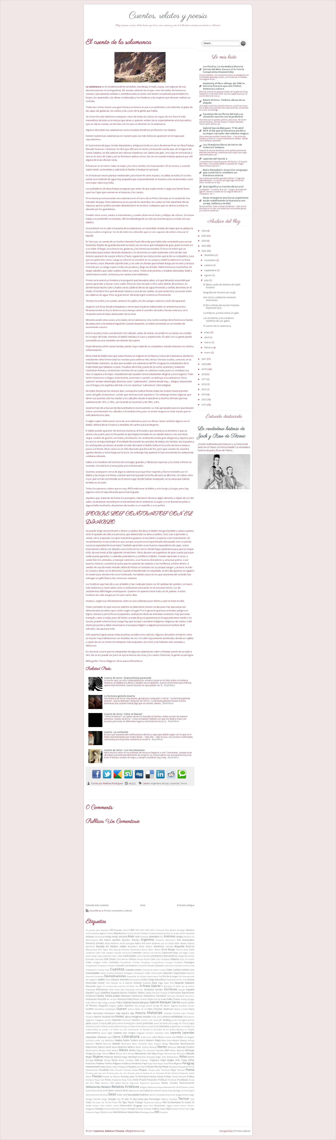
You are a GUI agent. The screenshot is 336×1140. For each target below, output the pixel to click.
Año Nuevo (105, 939)
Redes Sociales (170, 1082)
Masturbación (187, 1043)
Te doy (125, 1099)
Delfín (148, 973)
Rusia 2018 (102, 1090)
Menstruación (92, 1050)
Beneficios (159, 946)
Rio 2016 (176, 1087)
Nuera (121, 1060)
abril (206, 337)
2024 (204, 240)
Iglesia (128, 1016)
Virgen (97, 1112)
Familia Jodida (112, 995)
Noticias (98, 1060)
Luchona (89, 1040)
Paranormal (92, 1066)
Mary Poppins (154, 1044)
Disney (190, 979)
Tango (104, 1099)
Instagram (99, 1020)
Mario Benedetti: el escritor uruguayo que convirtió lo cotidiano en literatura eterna (225, 173)
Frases (176, 999)
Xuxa (152, 1112)
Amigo (115, 936)
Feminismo (91, 999)
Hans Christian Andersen (160, 1008)
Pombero (90, 1080)
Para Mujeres (175, 1063)
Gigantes (174, 1006)
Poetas (167, 1076)
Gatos (120, 1005)
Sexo (112, 1094)
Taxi (119, 1099)
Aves (143, 943)
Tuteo (102, 1105)
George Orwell (145, 1006)
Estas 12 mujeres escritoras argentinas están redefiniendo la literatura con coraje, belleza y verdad (225, 200)
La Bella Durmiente (137, 1026)
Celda (119, 956)
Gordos (191, 1006)
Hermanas (98, 1013)
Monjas (131, 1053)
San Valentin (156, 1090)
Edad (154, 982)
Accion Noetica (92, 933)
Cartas (94, 956)
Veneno (190, 1105)
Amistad (123, 936)
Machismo (109, 1040)
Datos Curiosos (107, 973)
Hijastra (125, 1013)
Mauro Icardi (104, 1047)
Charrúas (99, 959)
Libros (117, 1037)
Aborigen (181, 930)
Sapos (191, 1090)
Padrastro (91, 1063)
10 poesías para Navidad (97, 930)
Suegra (179, 1095)
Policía (175, 1076)
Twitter (109, 1105)
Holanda (168, 1013)
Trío (164, 1102)
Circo (158, 959)
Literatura (130, 1036)
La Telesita (189, 1029)
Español (90, 992)
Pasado (109, 1067)
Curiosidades (93, 973)
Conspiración (91, 965)
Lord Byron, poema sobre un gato (221, 312)
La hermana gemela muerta (119, 695)
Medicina (122, 1047)
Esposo (124, 992)
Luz (102, 1040)
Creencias (178, 965)
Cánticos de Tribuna (152, 953)
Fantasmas (137, 995)
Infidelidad (177, 1016)
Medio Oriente (142, 1047)
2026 (204, 230)
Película (149, 1066)
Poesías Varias (155, 1076)
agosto (208, 275)
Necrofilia (141, 1057)
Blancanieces (91, 949)
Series (88, 1095)
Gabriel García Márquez (136, 1002)
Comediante (125, 962)
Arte (179, 939)
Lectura (117, 1032)
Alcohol (137, 933)
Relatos (106, 1087)
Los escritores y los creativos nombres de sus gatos (218, 319)
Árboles (135, 939)
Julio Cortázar (102, 1026)
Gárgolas (112, 1006)
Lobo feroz (157, 1037)
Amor (131, 936)
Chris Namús (122, 959)
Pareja (102, 1066)
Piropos (143, 1069)
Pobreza (180, 1070)
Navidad (132, 1056)
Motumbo (181, 1053)
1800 (131, 930)
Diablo (101, 979)
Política (190, 1076)
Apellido (116, 939)
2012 (204, 404)
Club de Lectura (187, 959)
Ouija (184, 1060)
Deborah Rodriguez (124, 973)
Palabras (126, 1063)
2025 (204, 235)
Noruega (89, 1060)
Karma (118, 1026)
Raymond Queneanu (150, 1083)
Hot (113, 1016)
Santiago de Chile (180, 1090)
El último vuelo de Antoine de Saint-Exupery (222, 286)
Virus (103, 1112)
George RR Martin (161, 1006)
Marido (116, 1043)
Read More (169, 685)
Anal (137, 936)
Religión (143, 1087)
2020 (147, 930)
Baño (177, 943)
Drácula (138, 982)
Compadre (145, 962)
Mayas (114, 1047)
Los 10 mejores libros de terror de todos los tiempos (222, 146)
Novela (107, 1060)
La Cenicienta (162, 1026)
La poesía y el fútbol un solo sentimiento (119, 1029)
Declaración (139, 973)
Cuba (107, 970)
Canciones (126, 953)
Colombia (114, 962)
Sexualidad (133, 1094)
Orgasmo (154, 1060)
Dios (185, 979)
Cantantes (137, 952)
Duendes (147, 983)
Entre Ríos (119, 989)
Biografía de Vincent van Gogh (219, 292)
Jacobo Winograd (179, 1020)
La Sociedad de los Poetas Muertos (167, 1029)
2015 (204, 389)
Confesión (178, 962)
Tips (124, 1102)
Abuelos (190, 930)
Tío (119, 1102)
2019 (204, 369)
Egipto (99, 986)
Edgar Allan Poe (165, 983)
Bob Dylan (103, 949)
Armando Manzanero (165, 940)
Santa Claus (167, 1090)
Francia (157, 999)
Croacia (100, 970)
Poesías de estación (111, 1076)
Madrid (142, 1040)
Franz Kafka (167, 999)
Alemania (160, 933)
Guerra (131, 1009)
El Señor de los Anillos (183, 986)
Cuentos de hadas (150, 970)
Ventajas (99, 1108)
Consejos (189, 962)
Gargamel (103, 1005)
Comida (135, 962)
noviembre (210, 260)
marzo (208, 342)
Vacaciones (159, 1105)
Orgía (163, 1060)
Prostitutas (182, 1079)
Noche (191, 1056)
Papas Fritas (163, 1063)
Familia (100, 995)
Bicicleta (169, 946)
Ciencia (132, 959)
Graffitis (90, 1008)
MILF (167, 1050)
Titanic (131, 1102)
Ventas (107, 1109)
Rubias (89, 1090)
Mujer (89, 1056)
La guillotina (175, 1026)
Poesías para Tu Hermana (134, 1076)
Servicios (95, 1095)
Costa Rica (168, 965)
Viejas (162, 1109)
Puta (97, 1082)
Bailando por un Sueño (163, 943)
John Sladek (136, 1023)
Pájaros (117, 1063)
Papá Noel (152, 1063)
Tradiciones (149, 1102)
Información (188, 1017)
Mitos (112, 1053)
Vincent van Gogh (186, 1109)
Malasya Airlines (187, 1040)
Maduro (150, 1040)
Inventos (136, 1020)
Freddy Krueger (187, 999)
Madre (118, 1040)
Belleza (149, 946)
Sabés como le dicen (117, 1090)
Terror (183, 783)
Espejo (97, 993)
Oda (137, 1060)
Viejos (169, 1108)
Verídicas (139, 1109)
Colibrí (105, 962)
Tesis (192, 1099)
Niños (183, 1056)
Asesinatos (188, 939)
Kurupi (125, 1026)
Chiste (112, 959)
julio (206, 280)
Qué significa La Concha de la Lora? (223, 186)
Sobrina (144, 1094)
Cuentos (117, 969)
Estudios (156, 993)
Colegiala (97, 962)
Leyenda (174, 783)
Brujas (165, 783)
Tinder (114, 1102)
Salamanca (134, 1090)
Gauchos (129, 1005)
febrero (208, 347)
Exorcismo (175, 992)
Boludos (125, 949)
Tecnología (154, 1099)
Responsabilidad (165, 1087)
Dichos (144, 979)
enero (207, 352)
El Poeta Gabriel (150, 986)
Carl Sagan (183, 953)
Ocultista (129, 1060)
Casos (99, 956)
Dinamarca (171, 979)
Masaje (165, 1044)
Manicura (107, 1044)
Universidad (126, 1105)
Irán (151, 1020)
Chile (106, 959)
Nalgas (124, 1057)
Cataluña (107, 956)
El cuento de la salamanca (217, 325)
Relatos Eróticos (125, 1086)
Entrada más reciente (97, 905)
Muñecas (108, 1056)
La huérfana (186, 1026)
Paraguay (188, 1063)
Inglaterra (90, 1020)
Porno (108, 1079)
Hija (118, 1013)
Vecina (176, 1105)
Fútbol (119, 1002)
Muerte (190, 1053)
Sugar (191, 1095)
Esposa (115, 992)
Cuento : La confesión (116, 732)
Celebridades (129, 955)
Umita (116, 1105)
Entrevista (130, 989)
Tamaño (97, 1099)
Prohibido (172, 1080)
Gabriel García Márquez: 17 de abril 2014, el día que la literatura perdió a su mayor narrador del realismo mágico (226, 131)
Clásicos (174, 959)
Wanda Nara (133, 1112)
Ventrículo (115, 1109)
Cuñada (185, 969)
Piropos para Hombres (159, 1070)
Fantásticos (149, 995)
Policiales (182, 1076)
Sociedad (161, 1095)
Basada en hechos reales (111, 946)
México (123, 1050)
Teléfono (164, 1099)
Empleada (90, 989)
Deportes (168, 973)
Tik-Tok (108, 1102)
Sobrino (152, 1095)
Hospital (106, 1016)
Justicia (111, 1026)
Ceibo (114, 956)
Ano (161, 936)
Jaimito (191, 1020)
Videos (155, 1108)
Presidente (116, 1080)
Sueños (185, 1095)
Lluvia (143, 1037)
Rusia (94, 1090)
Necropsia (151, 1057)
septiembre (210, 270)
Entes (111, 989)
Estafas (148, 993)
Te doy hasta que (139, 1099)
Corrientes (142, 965)
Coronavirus (131, 965)
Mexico (115, 1050)
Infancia (166, 1016)
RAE (112, 1083)
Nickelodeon (172, 1057)
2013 (204, 399)
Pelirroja (158, 1066)
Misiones (180, 1050)
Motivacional (170, 1053)
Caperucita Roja (170, 952)
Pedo (143, 1067)
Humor (119, 1016)
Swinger (89, 1099)
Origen (170, 1060)
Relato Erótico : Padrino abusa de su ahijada (224, 101)
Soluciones (170, 1095)
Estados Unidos (136, 992)
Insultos (108, 1020)
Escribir (159, 989)
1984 (137, 930)
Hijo (132, 1013)
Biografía (179, 946)
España (190, 989)
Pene (165, 1066)
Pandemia (137, 1063)
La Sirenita (145, 1029)
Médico (131, 1047)
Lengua (131, 1032)
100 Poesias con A (118, 930)
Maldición (90, 1044)
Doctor (101, 982)
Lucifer (97, 1040)
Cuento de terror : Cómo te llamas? (123, 713)
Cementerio (156, 955)
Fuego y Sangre (109, 1002)
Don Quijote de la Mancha (119, 983)
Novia (114, 1060)
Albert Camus (127, 933)
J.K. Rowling (164, 1020)
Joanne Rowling (124, 1023)
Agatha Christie (106, 933)
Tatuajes (112, 1099)
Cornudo (119, 965)
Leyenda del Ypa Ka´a (215, 158)
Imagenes (137, 1016)
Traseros (158, 1102)
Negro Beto (161, 1057)
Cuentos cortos (133, 969)
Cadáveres (90, 953)
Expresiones (188, 992)
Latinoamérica (93, 1032)
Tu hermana (174, 1102)
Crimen (186, 965)
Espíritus (105, 992)
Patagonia (122, 1067)
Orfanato (144, 1060)
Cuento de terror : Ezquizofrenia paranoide (127, 677)
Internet (116, 1020)
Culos (169, 969)
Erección (139, 989)
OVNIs (191, 1060)
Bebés (141, 946)
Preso (124, 1080)
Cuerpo (162, 970)
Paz (138, 1067)
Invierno (144, 1020)
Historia (140, 1013)
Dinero (179, 979)
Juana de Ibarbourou (163, 1023)
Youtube (163, 1112)
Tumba (95, 1105)
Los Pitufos (177, 1037)
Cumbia (177, 969)
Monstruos (141, 1053)
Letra (166, 1033)
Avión (148, 943)
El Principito (167, 986)
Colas (89, 962)
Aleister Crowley (149, 933)
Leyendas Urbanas (96, 1037)
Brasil (164, 949)
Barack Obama (187, 943)
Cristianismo (91, 970)
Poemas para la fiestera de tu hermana (146, 1073)
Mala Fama (167, 1040)
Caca (191, 949)
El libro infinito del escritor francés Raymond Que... (221, 307)
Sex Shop (104, 1095)
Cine (153, 959)
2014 (204, 394)
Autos (138, 943)
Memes (162, 1047)
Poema (190, 1070)
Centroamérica (169, 955)
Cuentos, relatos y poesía (168, 16)
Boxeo (145, 949)
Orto (177, 1060)
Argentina (156, 783)
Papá (144, 1063)
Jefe (109, 1023)
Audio (122, 943)
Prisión (142, 1079)
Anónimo (169, 936)
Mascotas (174, 1043)
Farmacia (171, 996)
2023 (204, 245)
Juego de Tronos (180, 1023)
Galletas (184, 1002)
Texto (88, 1102)
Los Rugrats (189, 1037)
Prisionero (152, 1079)
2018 (204, 374)
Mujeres (98, 1056)
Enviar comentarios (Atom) (118, 910)
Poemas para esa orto (96, 1073)
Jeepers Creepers (99, 1023)
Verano (123, 1109)
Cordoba (111, 965)
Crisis (192, 965)
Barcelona (90, 946)
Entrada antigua (185, 905)
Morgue (160, 1053)
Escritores (170, 989)
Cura (192, 969)
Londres (167, 1037)
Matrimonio (91, 1047)
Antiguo (180, 936)
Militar (173, 1050)
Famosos (126, 995)
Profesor (162, 1079)
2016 (142, 930)
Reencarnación (187, 1082)
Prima (129, 1080)
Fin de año (112, 999)
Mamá (99, 1043)
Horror (97, 1016)
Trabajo (139, 1102)
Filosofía (101, 999)
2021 (152, 930)
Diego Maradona (157, 979)
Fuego (99, 1002)
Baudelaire (133, 946)
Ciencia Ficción (143, 959)
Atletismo (115, 943)
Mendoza (172, 1047)
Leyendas (188, 1032)
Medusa (153, 1047)
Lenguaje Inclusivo (145, 1033)
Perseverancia (92, 1070)
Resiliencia (152, 1087)
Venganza (90, 1109)
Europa (163, 993)
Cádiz (98, 953)
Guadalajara (110, 1009)
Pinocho (119, 1070)
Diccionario (135, 979)
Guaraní (122, 1009)
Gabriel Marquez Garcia (165, 1002)
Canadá (117, 953)
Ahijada (117, 933)
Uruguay (137, 1105)
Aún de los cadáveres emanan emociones (219, 299)
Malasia (176, 1040)
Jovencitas (148, 1023)
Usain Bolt (148, 1105)
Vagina (169, 1105)
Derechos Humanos (94, 976)
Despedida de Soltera (136, 976)
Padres (100, 1063)
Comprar (169, 962)
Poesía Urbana (171, 1073)
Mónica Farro (121, 1053)
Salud (147, 1090)
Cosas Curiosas (155, 965)
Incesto (147, 1016)
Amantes (90, 936)
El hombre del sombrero (114, 986)
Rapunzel (134, 1083)
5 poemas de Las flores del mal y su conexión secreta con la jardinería (223, 115)
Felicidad (180, 996)
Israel (156, 1020)
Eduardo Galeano (184, 982)
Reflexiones (93, 1087)
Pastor (115, 1067)
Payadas (132, 1066)
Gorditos (183, 1006)
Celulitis (145, 956)
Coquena (102, 965)
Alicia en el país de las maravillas (179, 933)
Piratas (135, 1070)
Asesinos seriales (95, 943)
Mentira (102, 1050)
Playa (173, 1069)
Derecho (190, 973)
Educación (91, 986)
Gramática (99, 1009)
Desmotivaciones (115, 976)
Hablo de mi (141, 1009)
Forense (143, 999)
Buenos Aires (182, 949)
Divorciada (91, 982)
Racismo (105, 1083)
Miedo (132, 1050)
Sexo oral (122, 1094)
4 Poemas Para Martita (165, 930)
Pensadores (183, 1067)
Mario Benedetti (139, 1044)
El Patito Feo (133, 986)
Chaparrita (182, 956)
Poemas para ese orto (117, 1073)
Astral (107, 943)
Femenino (189, 996)
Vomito (109, 1112)
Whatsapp (144, 1112)
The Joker (96, 1102)
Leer (125, 1032)
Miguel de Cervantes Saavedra (150, 1050)
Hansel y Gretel (181, 1009)
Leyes (109, 1037)
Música (117, 1056)
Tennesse (173, 1099)
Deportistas (180, 973)
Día (160, 976)
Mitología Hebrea (100, 1053)
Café (103, 953)
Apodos (126, 939)
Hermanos (109, 1013)
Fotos (150, 999)
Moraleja (152, 1053)
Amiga (108, 936)
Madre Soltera (130, 1040)
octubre (208, 265)
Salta (141, 1090)
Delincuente (157, 973)
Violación (90, 1112)
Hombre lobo (179, 1013)
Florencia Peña (124, 999)
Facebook (91, 995)
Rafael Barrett (121, 1083)
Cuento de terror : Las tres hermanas (124, 750)
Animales (154, 936)
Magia (158, 1040)
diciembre (209, 255)
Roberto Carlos (187, 1087)
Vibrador (148, 1109)
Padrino (109, 1063)
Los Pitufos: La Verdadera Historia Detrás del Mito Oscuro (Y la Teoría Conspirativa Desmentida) (223, 69)
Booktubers (136, 949)
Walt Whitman (120, 1112)
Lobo (148, 1037)
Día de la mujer (170, 976)
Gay (136, 1006)
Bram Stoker (154, 949)
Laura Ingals (106, 1033)
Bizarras (190, 946)
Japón (89, 1023)
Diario (108, 979)
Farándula (161, 995)
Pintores (127, 1070)
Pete (112, 1070)
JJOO (114, 1023)
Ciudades (165, 959)
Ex (169, 993)
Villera (175, 1109)
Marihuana (126, 1044)
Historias (154, 1012)
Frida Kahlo (91, 1002)
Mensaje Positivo (185, 1047)
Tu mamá (186, 1102)
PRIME (136, 1080)
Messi (109, 1050)
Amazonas (100, 936)
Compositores (157, 962)
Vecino (183, 1105)
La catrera (150, 1026)
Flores (136, 999)
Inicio (143, 905)
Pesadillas (104, 1069)
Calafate (109, 953)
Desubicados (152, 976)
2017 (204, 379)
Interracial (126, 1020)
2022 (204, 250)
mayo (207, 332)
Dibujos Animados (120, 979)
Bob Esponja (115, 949)
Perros (191, 1067)
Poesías (97, 1076)
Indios (159, 1017)
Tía (103, 1102)
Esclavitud (149, 989)
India (154, 1017)
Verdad (131, 1108)
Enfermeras (102, 989)
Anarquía (144, 936)
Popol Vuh (99, 1080)
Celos (139, 956)
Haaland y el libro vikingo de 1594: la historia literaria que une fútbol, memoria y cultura (224, 86)
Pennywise (173, 1067)
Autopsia (130, 943)
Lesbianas (159, 1033)
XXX (157, 1112)
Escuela (181, 989)
